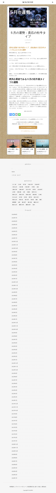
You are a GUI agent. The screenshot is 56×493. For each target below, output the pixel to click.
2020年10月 (15, 451)
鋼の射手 (24, 202)
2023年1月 (14, 359)
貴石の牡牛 (28, 42)
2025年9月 (14, 251)
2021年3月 (14, 434)
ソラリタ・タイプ (28, 29)
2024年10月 (15, 288)
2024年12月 (15, 282)
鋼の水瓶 (30, 202)
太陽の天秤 (14, 189)
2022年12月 (15, 363)
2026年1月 (14, 238)
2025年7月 (14, 258)
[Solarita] (28, 2)
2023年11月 (15, 326)
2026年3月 (14, 231)
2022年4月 (14, 390)
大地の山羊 (14, 186)
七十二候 (14, 184)
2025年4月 (14, 268)
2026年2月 (14, 234)
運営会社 (44, 486)
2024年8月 (14, 295)
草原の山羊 (14, 199)
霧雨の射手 (28, 204)
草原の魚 (21, 199)
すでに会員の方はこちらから (28, 131)
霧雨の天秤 (21, 204)
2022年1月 (14, 400)
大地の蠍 (21, 186)
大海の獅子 (27, 186)
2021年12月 (15, 403)
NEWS (13, 171)
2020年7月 (14, 461)
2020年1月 (14, 478)
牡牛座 (20, 197)
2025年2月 (14, 275)
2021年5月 (14, 427)
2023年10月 (15, 329)
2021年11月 (15, 407)
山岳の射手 (40, 189)
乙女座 (19, 184)
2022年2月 (14, 397)
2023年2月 (14, 356)
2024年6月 (14, 302)
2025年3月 (14, 272)
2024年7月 (14, 299)
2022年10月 (15, 370)
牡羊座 (25, 197)
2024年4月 (14, 309)
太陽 (38, 186)
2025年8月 (14, 255)
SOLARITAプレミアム (28, 124)
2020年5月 (14, 468)
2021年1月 (14, 441)
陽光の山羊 (14, 204)
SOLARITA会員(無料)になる (28, 127)
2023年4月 (14, 349)
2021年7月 (14, 420)
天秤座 (33, 186)
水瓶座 (28, 191)
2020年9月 (14, 454)
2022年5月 (14, 386)
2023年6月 (14, 343)
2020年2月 (14, 474)
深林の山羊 (14, 194)
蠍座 (41, 199)
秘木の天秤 (36, 197)
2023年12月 (15, 322)
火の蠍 (40, 194)
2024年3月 (14, 312)
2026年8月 (14, 214)
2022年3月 (14, 393)
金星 (19, 202)
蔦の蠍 (32, 199)
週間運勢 (14, 202)
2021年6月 (14, 424)
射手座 (34, 189)
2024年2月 (14, 316)
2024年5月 (14, 305)
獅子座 (30, 197)
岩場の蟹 (19, 191)
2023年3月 (14, 353)
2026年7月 (14, 218)
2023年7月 (14, 339)
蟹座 (37, 199)
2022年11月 (15, 366)
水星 (24, 191)
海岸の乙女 (34, 191)
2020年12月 (15, 444)
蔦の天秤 (27, 199)
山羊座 (13, 191)
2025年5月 (14, 265)
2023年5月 (14, 346)
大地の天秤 (30, 184)
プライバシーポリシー (20, 486)
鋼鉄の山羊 (36, 202)
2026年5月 (14, 224)
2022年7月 (14, 380)
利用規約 (12, 486)
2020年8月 (14, 457)
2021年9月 (14, 414)
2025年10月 (15, 248)
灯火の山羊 (14, 197)
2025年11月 (15, 245)
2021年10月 (15, 410)
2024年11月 (15, 285)
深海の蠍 (35, 194)
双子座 (24, 184)
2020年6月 (14, 464)
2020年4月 (14, 471)
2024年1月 (14, 319)
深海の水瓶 (28, 194)
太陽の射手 (21, 189)
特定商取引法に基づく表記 (34, 486)
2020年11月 (15, 447)
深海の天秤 (21, 194)
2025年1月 (14, 278)
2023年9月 (14, 332)
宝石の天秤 (28, 189)
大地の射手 (37, 184)
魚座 (34, 204)
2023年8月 (14, 336)
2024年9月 (14, 292)
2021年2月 (14, 437)
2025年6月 (14, 261)
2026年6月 (14, 221)
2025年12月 (15, 241)
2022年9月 (14, 373)
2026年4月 (14, 228)
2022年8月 (14, 376)
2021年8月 (14, 417)
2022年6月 (14, 383)
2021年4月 (14, 430)
